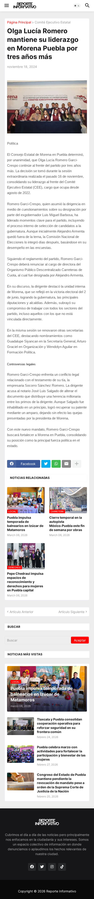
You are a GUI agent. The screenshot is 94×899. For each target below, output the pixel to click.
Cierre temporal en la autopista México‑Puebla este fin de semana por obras (67, 524)
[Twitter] (45, 464)
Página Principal (19, 22)
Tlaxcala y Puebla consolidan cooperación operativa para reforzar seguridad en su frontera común (59, 725)
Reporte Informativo (61, 891)
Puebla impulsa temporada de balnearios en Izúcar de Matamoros (25, 524)
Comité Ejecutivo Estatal (52, 22)
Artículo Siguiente (71, 612)
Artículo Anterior (21, 612)
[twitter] (42, 867)
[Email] (66, 464)
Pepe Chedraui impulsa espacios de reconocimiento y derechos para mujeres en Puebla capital (25, 582)
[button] (6, 6)
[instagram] (52, 867)
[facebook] (32, 867)
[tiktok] (62, 867)
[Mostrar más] (76, 464)
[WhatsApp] (56, 464)
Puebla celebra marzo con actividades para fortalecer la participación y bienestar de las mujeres (61, 753)
